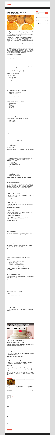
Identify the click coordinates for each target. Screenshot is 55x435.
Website (8, 423)
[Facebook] (45, 1)
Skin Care (40, 8)
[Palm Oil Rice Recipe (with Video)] (11, 382)
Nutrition (31, 8)
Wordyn (9, 4)
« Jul (41, 28)
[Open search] (48, 8)
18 (38, 23)
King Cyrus (13, 13)
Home (8, 8)
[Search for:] (42, 13)
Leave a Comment (17, 13)
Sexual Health (36, 8)
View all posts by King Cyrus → (16, 396)
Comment (8, 406)
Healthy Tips (20, 8)
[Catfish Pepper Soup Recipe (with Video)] (30, 382)
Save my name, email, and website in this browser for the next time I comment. (18, 427)
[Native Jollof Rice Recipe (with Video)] (20, 382)
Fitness (11, 8)
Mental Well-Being (26, 8)
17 (36, 23)
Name (8, 416)
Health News (15, 8)
